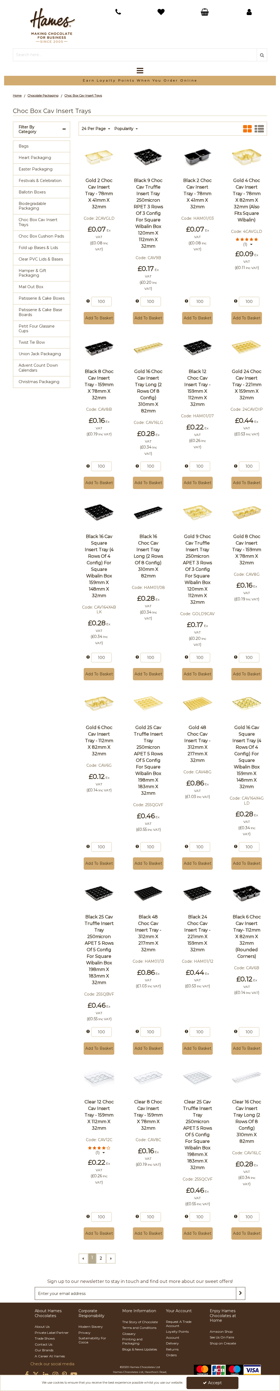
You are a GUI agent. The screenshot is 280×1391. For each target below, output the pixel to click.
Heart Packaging (35, 157)
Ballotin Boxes (32, 192)
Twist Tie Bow (32, 342)
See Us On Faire (222, 1337)
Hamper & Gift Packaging (32, 273)
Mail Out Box (31, 286)
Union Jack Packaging (40, 353)
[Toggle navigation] (140, 70)
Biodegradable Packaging (32, 206)
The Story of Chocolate (140, 1322)
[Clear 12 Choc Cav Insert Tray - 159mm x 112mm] (99, 1077)
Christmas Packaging (39, 381)
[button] (247, 242)
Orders (171, 1355)
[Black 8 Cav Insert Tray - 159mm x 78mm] (99, 347)
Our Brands (44, 1350)
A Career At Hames (50, 1356)
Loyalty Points (177, 1331)
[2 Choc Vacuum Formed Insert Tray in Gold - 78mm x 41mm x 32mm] (99, 156)
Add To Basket (99, 318)
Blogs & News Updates (139, 1349)
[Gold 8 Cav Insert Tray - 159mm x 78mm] (246, 512)
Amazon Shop (221, 1331)
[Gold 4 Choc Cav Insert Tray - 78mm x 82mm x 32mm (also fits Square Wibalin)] (246, 156)
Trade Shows (45, 1338)
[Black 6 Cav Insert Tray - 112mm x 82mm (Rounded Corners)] (246, 892)
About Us (42, 1327)
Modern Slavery (90, 1327)
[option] (140, 80)
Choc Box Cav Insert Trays (38, 222)
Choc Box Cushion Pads (41, 236)
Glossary (129, 1334)
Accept (215, 1382)
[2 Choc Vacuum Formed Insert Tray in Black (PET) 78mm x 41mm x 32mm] (197, 156)
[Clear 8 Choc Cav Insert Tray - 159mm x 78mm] (148, 1077)
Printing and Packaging (132, 1341)
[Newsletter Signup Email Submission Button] (240, 1293)
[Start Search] (262, 54)
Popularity (124, 128)
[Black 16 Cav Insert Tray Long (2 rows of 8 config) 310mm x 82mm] (148, 512)
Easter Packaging (35, 169)
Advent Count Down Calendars (38, 368)
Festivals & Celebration (40, 180)
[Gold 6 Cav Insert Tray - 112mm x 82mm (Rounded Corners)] (99, 703)
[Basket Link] (162, 12)
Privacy (84, 1333)
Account (172, 1337)
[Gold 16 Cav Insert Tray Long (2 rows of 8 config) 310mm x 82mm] (148, 347)
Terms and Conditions (139, 1328)
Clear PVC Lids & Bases (41, 259)
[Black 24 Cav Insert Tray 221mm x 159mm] (197, 892)
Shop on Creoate (223, 1343)
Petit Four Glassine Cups (37, 329)
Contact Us (43, 1344)
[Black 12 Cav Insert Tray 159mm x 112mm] (197, 347)
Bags (23, 146)
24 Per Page (94, 128)
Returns (172, 1349)
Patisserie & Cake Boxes (42, 298)
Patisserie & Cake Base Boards (40, 312)
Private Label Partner (52, 1333)
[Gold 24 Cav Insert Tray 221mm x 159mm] (246, 347)
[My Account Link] (249, 12)
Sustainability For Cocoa (92, 1340)
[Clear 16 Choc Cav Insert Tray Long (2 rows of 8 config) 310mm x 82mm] (246, 1077)
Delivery (172, 1343)
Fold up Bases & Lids (38, 247)
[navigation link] (118, 12)
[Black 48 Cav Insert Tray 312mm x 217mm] (197, 703)
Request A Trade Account (178, 1324)
